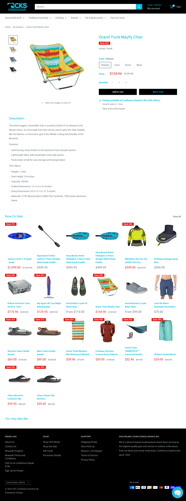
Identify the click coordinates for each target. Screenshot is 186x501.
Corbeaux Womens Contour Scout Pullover (107, 353)
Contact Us (10, 446)
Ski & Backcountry (94, 17)
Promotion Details (52, 455)
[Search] (139, 7)
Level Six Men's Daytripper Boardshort (164, 305)
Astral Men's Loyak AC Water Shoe (76, 305)
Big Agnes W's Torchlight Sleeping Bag (49, 305)
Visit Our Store (117, 17)
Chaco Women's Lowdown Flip (15, 397)
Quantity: (103, 82)
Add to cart (117, 92)
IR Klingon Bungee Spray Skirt (166, 260)
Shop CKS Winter (51, 442)
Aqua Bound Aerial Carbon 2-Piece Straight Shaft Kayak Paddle (48, 259)
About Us (9, 442)
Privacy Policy (88, 459)
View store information (113, 108)
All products (18, 27)
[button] (177, 492)
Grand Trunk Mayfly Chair (108, 306)
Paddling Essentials (38, 17)
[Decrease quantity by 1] (112, 82)
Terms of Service (89, 455)
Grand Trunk (105, 49)
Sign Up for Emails (14, 470)
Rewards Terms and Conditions (15, 457)
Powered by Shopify (14, 492)
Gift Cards (48, 451)
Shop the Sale (50, 446)
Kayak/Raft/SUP (13, 17)
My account (153, 8)
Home (7, 27)
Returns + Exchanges (91, 451)
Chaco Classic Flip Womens (45, 397)
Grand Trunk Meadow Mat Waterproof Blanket (77, 353)
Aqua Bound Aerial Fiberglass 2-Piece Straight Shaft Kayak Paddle (105, 257)
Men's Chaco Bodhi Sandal (46, 353)
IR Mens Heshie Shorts (165, 354)
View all (177, 216)
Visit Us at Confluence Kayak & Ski (19, 465)
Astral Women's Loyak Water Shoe (135, 305)
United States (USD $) (15, 482)
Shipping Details (89, 442)
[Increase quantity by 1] (126, 82)
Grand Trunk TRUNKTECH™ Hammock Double (133, 351)
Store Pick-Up (88, 446)
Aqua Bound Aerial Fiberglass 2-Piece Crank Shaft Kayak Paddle (78, 259)
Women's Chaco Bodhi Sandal (18, 353)
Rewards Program (14, 451)
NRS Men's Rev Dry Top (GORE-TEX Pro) (136, 260)
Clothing (59, 17)
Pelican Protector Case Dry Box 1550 (19, 305)
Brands (74, 17)
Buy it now (158, 92)
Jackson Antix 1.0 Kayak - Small (19, 260)
